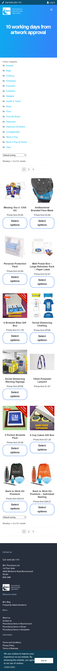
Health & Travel (13, 101)
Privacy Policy (8, 645)
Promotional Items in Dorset (14, 626)
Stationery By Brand (15, 126)
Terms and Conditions (12, 642)
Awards (9, 65)
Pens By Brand (13, 116)
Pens (8, 111)
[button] (51, 9)
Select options (15, 223)
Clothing (10, 75)
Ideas (8, 106)
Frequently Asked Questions (14, 604)
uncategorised (12, 131)
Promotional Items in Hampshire (16, 629)
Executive (10, 85)
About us (6, 617)
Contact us (7, 620)
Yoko (8, 147)
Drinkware (11, 80)
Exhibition (11, 90)
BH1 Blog (6, 602)
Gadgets (10, 95)
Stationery (11, 121)
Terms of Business (10, 648)
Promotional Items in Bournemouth (17, 623)
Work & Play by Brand (16, 141)
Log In (52, 2)
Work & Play (12, 136)
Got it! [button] (44, 661)
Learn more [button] (9, 667)
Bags (8, 70)
